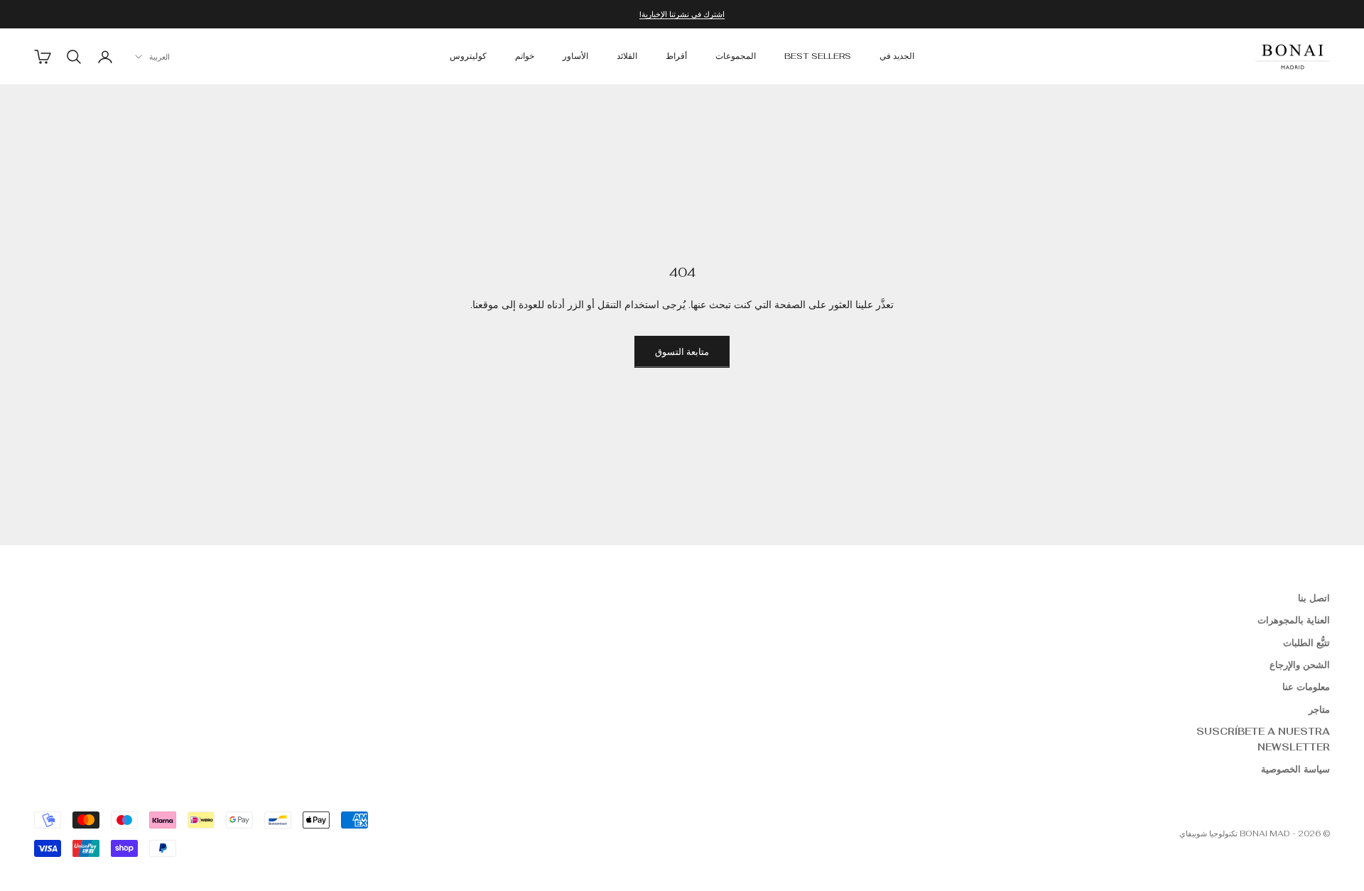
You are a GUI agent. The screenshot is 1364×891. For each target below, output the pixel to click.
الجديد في (896, 56)
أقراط (676, 56)
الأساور (575, 56)
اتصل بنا (1314, 598)
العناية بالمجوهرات (1293, 620)
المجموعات (735, 56)
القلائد (627, 56)
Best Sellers (817, 56)
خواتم (524, 56)
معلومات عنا (1306, 687)
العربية (159, 57)
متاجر (1319, 710)
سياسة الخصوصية (1295, 769)
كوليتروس (468, 56)
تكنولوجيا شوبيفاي (1208, 833)
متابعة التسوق (682, 352)
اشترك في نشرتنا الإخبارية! (682, 14)
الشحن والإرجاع (1300, 665)
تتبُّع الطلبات (1306, 643)
